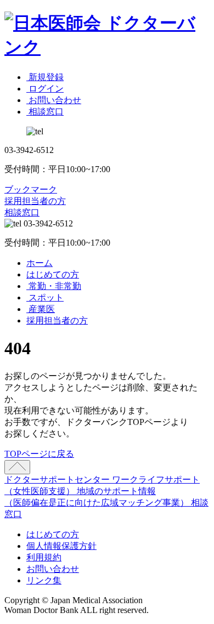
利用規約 (43, 557)
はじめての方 (52, 274)
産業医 (40, 309)
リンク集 (43, 580)
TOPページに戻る (39, 453)
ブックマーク (30, 189)
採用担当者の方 (35, 201)
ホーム (39, 263)
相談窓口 (22, 212)
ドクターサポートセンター (58, 479)
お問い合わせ (52, 569)
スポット (45, 297)
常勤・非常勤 (53, 286)
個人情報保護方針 (61, 546)
